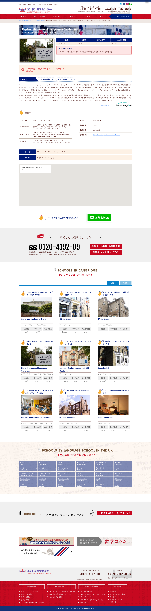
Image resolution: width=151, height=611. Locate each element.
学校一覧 (56, 16)
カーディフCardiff (118, 485)
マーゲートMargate (42, 485)
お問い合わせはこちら (114, 513)
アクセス (86, 16)
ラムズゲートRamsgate (100, 469)
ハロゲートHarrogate (118, 479)
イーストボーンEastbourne (101, 463)
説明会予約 (25, 600)
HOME (23, 16)
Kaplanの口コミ (106, 105)
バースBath (117, 469)
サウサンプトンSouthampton (44, 469)
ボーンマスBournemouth (81, 463)
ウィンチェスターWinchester (63, 469)
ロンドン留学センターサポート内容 (92, 594)
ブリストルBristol (118, 474)
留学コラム (84, 602)
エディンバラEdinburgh (100, 485)
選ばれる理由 (39, 16)
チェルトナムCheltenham (100, 474)
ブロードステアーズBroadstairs (45, 474)
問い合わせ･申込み (121, 16)
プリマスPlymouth (80, 474)
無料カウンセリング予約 (106, 252)
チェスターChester (61, 485)
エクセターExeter (61, 474)
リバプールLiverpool (42, 479)
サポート (71, 16)
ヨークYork (98, 479)
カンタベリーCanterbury (119, 463)
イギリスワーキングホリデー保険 (92, 600)
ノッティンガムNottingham (82, 479)
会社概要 (113, 591)
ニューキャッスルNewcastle (63, 479)
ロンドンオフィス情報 (117, 594)
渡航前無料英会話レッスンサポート (61, 594)
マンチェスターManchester (25, 479)
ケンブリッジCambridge (43, 463)
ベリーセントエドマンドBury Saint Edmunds (28, 474)
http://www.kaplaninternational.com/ (106, 135)
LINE (101, 16)
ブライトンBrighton (61, 463)
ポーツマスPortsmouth (24, 469)
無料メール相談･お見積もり (105, 246)
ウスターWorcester (23, 485)
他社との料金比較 (55, 597)
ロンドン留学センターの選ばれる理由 (62, 591)
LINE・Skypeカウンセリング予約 (33, 602)
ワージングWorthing (80, 469)
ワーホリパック (85, 597)
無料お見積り (25, 597)
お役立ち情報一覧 (86, 591)
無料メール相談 (26, 594)
